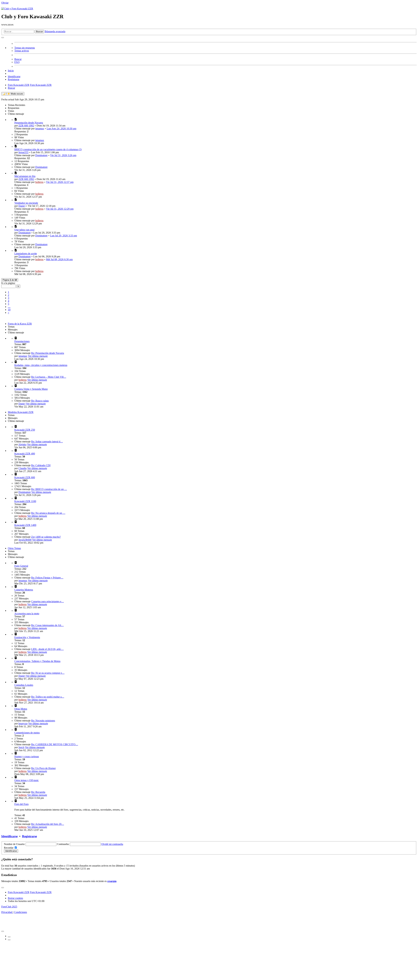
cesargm (111, 881)
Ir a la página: (8, 283)
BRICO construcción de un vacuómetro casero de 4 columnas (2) (48, 149)
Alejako (22, 444)
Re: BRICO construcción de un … (49, 489)
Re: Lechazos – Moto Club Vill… (48, 376)
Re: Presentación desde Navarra (47, 353)
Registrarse (29, 836)
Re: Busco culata (40, 400)
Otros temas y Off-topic (26, 780)
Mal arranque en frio (24, 176)
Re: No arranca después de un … (48, 513)
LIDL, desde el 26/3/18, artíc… (47, 649)
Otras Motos (20, 708)
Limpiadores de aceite (25, 253)
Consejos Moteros (23, 589)
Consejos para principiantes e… (47, 601)
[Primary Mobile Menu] (2, 37)
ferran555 (23, 152)
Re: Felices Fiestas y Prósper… (47, 577)
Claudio (22, 468)
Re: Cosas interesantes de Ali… (47, 625)
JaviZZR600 (25, 539)
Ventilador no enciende (26, 203)
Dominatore (41, 155)
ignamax (39, 128)
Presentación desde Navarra (28, 122)
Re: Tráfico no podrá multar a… (47, 696)
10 (9, 309)
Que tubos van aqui (24, 229)
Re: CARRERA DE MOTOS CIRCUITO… (54, 744)
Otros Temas (14, 548)
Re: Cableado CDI (40, 465)
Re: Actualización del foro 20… (47, 824)
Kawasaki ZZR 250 (24, 429)
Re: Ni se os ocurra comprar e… (47, 673)
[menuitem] (212, 55)
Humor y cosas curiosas (26, 756)
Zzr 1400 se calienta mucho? (46, 536)
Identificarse (9, 836)
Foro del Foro (21, 804)
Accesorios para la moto (26, 613)
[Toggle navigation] (2, 887)
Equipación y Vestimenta (27, 637)
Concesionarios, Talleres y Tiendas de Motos (37, 661)
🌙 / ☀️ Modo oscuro (13, 94)
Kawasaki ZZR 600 (24, 477)
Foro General (21, 565)
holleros (39, 182)
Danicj (21, 205)
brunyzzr (23, 723)
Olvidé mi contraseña (112, 844)
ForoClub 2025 (9, 906)
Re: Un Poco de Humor (43, 768)
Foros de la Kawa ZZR (20, 323)
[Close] (2, 931)
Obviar (4, 2)
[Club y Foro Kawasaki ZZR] (17, 8)
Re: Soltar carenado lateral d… (47, 441)
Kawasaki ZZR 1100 (25, 501)
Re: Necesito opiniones (43, 720)
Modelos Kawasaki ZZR (20, 412)
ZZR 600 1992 (26, 125)
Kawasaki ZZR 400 (24, 453)
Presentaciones (22, 341)
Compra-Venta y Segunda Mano (31, 389)
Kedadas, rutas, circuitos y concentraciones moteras (40, 365)
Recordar (8, 847)
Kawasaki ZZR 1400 (25, 525)
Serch (21, 747)
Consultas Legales (23, 685)
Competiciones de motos (27, 732)
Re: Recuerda (38, 792)
